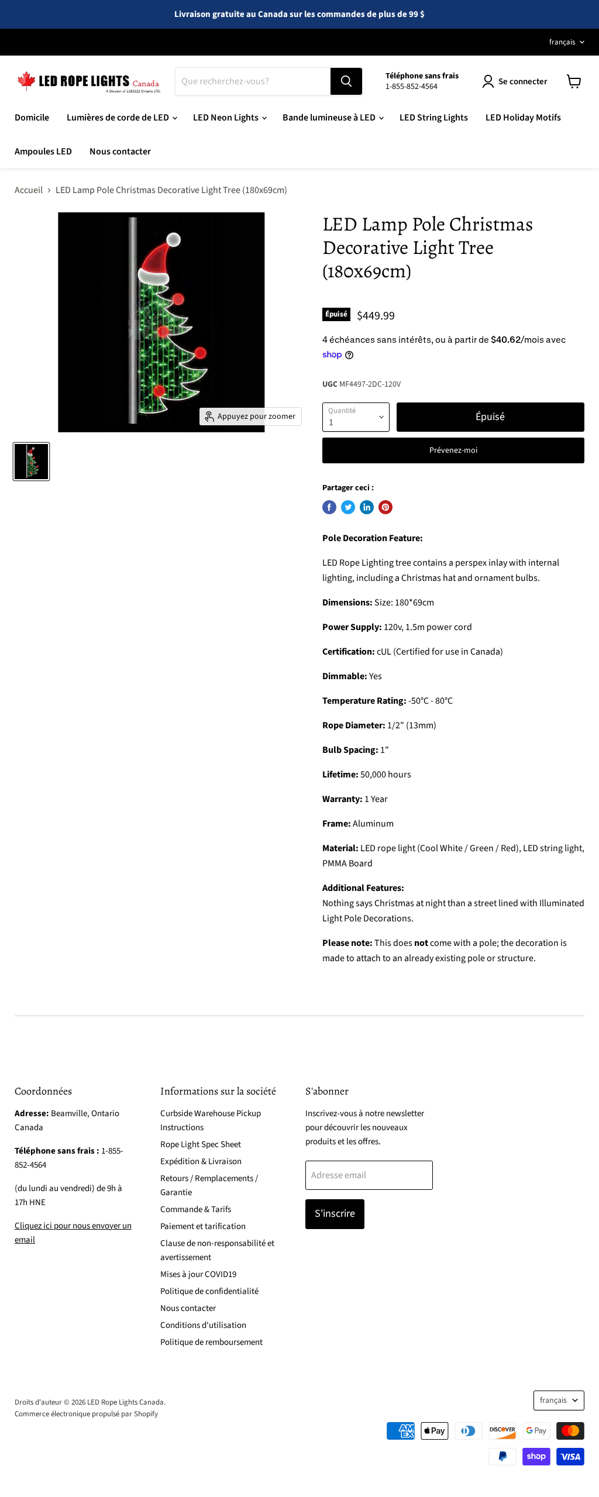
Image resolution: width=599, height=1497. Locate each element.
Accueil (29, 190)
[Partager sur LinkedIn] (367, 507)
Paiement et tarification (203, 1226)
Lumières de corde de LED (119, 117)
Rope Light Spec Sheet (200, 1144)
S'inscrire (335, 1213)
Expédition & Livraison (201, 1161)
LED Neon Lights (226, 117)
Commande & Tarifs (195, 1209)
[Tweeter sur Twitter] (348, 507)
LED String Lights (434, 117)
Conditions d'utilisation (203, 1325)
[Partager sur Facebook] (329, 507)
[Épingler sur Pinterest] (385, 507)
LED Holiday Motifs (523, 117)
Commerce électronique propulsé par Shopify (86, 1414)
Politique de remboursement (211, 1342)
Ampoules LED (43, 151)
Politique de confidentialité (209, 1291)
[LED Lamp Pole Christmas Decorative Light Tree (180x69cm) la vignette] (31, 461)
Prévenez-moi (453, 450)
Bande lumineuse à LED (330, 117)
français (562, 42)
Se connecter (523, 81)
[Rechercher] (346, 81)
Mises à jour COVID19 (198, 1274)
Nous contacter (120, 151)
